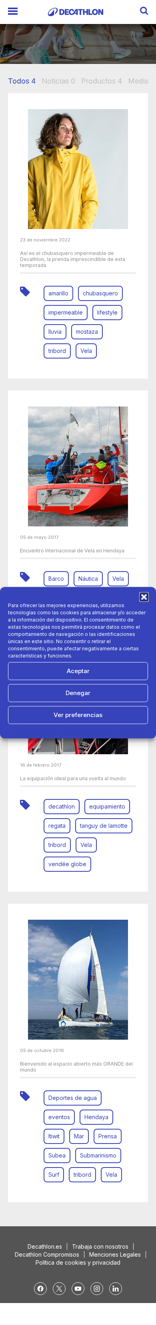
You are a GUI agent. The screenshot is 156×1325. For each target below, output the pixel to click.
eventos (59, 1117)
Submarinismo (98, 1155)
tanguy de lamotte (104, 825)
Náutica (88, 578)
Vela (86, 350)
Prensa (107, 1136)
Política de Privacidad (87, 729)
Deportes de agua (72, 1097)
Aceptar (78, 671)
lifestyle (107, 312)
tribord (57, 350)
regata (57, 825)
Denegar (78, 693)
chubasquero (100, 293)
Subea (57, 1155)
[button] (144, 597)
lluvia (55, 331)
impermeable (65, 312)
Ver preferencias (78, 715)
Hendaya (96, 1117)
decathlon (61, 806)
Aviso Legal (130, 729)
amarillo (58, 293)
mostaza (87, 331)
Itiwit (54, 1136)
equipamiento (107, 806)
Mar (79, 1136)
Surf (53, 1174)
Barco (56, 578)
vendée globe (67, 864)
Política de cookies (35, 729)
